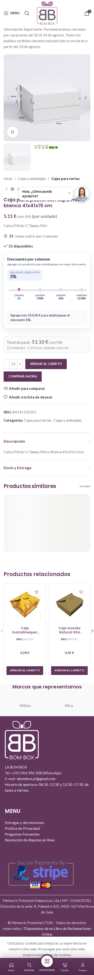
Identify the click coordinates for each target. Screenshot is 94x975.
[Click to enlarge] (12, 132)
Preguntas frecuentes (22, 834)
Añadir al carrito (46, 364)
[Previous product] (6, 189)
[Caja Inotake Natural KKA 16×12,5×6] (69, 604)
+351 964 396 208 (26, 773)
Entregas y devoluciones (24, 822)
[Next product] (18, 189)
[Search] (27, 13)
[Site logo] (47, 12)
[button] (8, 98)
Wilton (25, 705)
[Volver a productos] (12, 189)
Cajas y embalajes (32, 178)
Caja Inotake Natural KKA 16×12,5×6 (69, 630)
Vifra (69, 705)
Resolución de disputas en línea (29, 840)
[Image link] (22, 739)
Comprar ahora (22, 376)
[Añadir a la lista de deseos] (36, 592)
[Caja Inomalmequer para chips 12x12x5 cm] (24, 604)
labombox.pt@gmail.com (36, 778)
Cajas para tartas (65, 178)
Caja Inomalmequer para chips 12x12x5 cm (24, 630)
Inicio (8, 178)
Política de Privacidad (22, 828)
